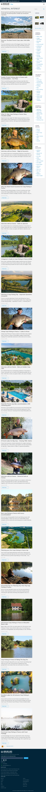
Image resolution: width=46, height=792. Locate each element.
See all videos (38, 28)
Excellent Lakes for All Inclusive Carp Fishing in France (15, 695)
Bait (38, 78)
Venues (24, 778)
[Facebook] (41, 1)
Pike (38, 139)
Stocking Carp (40, 119)
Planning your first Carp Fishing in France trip (14, 550)
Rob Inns (39, 169)
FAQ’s (2, 781)
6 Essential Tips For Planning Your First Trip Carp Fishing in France (15, 586)
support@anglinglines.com (7, 765)
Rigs (38, 87)
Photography (40, 64)
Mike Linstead (40, 161)
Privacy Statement (26, 781)
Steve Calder (40, 175)
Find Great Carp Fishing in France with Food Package (14, 732)
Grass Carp (39, 132)
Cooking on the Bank (39, 46)
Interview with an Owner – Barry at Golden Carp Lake (15, 367)
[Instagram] (44, 1)
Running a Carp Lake (39, 117)
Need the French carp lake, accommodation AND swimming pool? (15, 404)
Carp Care (39, 80)
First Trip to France (39, 61)
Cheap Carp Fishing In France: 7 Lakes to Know (15, 331)
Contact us (2, 786)
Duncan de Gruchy (39, 154)
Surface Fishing (38, 91)
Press (2, 784)
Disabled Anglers (39, 49)
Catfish (38, 131)
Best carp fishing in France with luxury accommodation (12, 513)
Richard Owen (38, 166)
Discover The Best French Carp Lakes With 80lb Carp (15, 41)
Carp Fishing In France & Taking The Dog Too (14, 659)
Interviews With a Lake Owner (39, 114)
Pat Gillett (39, 162)
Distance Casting (39, 85)
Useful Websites (39, 68)
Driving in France (39, 52)
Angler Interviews (39, 39)
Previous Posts (9, 746)
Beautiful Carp (39, 42)
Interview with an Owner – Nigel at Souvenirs (14, 151)
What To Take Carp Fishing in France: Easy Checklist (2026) (14, 114)
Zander (38, 140)
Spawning (39, 65)
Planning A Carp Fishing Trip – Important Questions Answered (16, 295)
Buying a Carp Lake (39, 110)
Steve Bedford (38, 173)
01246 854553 (4, 1)
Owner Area (25, 786)
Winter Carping (38, 99)
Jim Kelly (39, 156)
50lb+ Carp (39, 36)
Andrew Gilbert (39, 150)
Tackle (38, 94)
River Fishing (40, 89)
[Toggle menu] (44, 4)
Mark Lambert (39, 158)
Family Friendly (38, 55)
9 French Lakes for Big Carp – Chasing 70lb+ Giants (16, 441)
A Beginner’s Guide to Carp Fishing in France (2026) (16, 259)
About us (2, 778)
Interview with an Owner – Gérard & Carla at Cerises (14, 477)
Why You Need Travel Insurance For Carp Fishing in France (16, 187)
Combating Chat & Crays (40, 82)
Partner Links (25, 784)
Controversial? (40, 44)
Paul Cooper (39, 164)
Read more (5, 51)
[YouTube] (42, 1)
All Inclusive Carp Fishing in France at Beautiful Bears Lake (15, 623)
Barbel (38, 129)
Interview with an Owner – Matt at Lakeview (14, 223)
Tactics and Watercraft (39, 96)
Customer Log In (3, 787)
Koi (37, 134)
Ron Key (39, 171)
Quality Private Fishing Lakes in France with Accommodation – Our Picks (14, 77)
